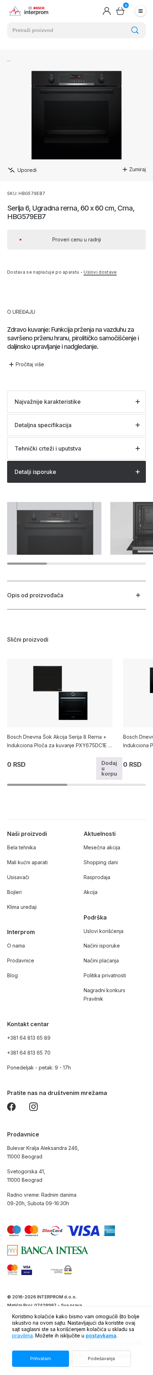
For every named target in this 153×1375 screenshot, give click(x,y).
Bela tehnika (21, 847)
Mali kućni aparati (27, 862)
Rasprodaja (97, 877)
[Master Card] (12, 1269)
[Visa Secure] (26, 1269)
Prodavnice (20, 960)
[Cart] (120, 11)
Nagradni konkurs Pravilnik (104, 994)
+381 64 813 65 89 (29, 1038)
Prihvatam (40, 1358)
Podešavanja (101, 1358)
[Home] (28, 11)
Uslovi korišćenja (103, 931)
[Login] (106, 11)
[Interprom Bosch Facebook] (11, 1107)
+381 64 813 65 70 (29, 1053)
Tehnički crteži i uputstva (48, 448)
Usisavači (18, 877)
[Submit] (135, 30)
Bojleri (14, 892)
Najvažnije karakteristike (48, 401)
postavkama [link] (101, 1335)
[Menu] (141, 11)
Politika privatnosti (105, 975)
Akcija (90, 892)
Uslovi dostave (100, 272)
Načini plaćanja (101, 960)
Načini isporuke (102, 946)
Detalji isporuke (35, 471)
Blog (12, 975)
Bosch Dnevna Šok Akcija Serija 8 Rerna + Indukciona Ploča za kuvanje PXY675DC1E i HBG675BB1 (58, 742)
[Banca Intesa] (48, 1250)
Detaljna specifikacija (43, 425)
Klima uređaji (22, 907)
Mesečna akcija (102, 847)
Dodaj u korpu (109, 768)
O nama (16, 946)
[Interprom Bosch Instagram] (33, 1107)
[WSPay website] (61, 1269)
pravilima (22, 1335)
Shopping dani (101, 862)
